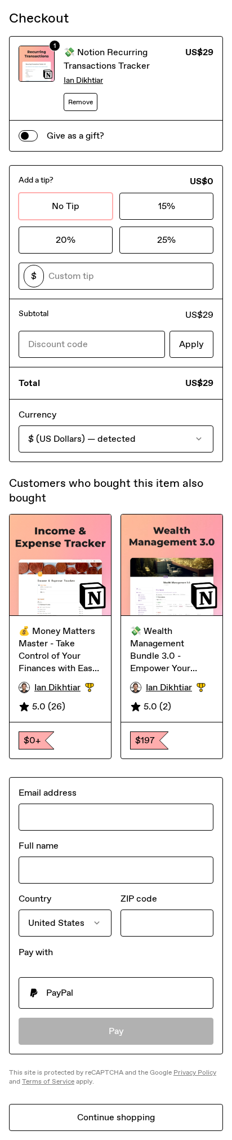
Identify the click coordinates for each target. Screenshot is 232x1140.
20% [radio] (65, 239)
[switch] (28, 135)
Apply (191, 344)
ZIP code (139, 898)
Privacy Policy (194, 1072)
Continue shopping (116, 1117)
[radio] (116, 993)
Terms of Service (48, 1081)
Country (35, 898)
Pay (116, 1031)
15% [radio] (166, 206)
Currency (37, 414)
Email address (48, 792)
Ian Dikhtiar (83, 80)
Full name (39, 845)
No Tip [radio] (65, 206)
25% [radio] (166, 239)
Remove (80, 102)
